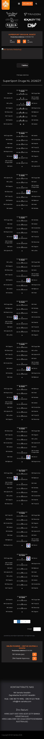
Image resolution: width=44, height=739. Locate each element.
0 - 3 (22, 124)
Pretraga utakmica (23, 75)
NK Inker (34, 116)
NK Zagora (9, 108)
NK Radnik (12, 41)
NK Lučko (9, 103)
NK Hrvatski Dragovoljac (35, 97)
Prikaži (29, 629)
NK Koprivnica (36, 108)
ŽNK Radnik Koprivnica (20, 658)
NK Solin (9, 93)
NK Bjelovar (35, 112)
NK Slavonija (8, 112)
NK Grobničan (8, 124)
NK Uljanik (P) (8, 98)
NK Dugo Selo (36, 93)
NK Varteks (29, 41)
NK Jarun (34, 103)
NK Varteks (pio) (18, 654)
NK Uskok (34, 124)
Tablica (25, 65)
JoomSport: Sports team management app (23, 635)
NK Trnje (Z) (8, 116)
